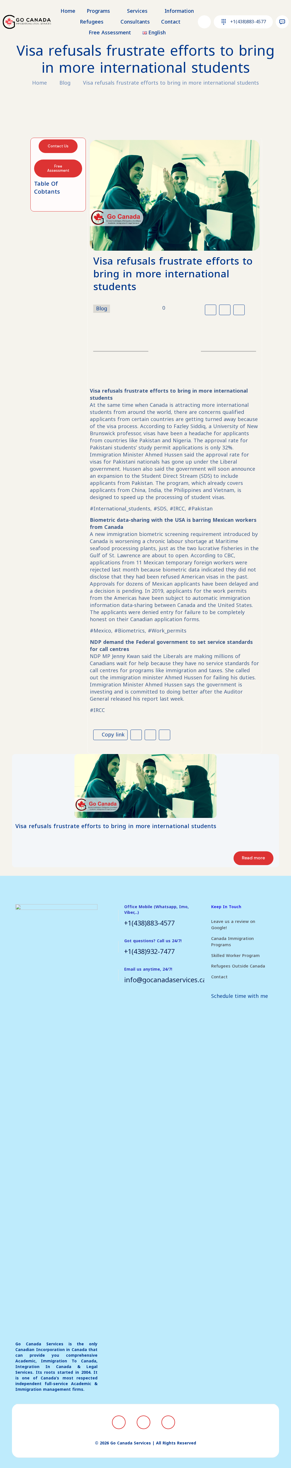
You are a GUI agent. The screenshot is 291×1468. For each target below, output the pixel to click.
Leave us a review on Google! (233, 925)
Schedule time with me (239, 996)
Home (39, 83)
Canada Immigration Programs (232, 942)
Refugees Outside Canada (238, 966)
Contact (219, 977)
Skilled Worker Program (235, 956)
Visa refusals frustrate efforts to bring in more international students (171, 83)
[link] (145, 786)
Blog (64, 83)
